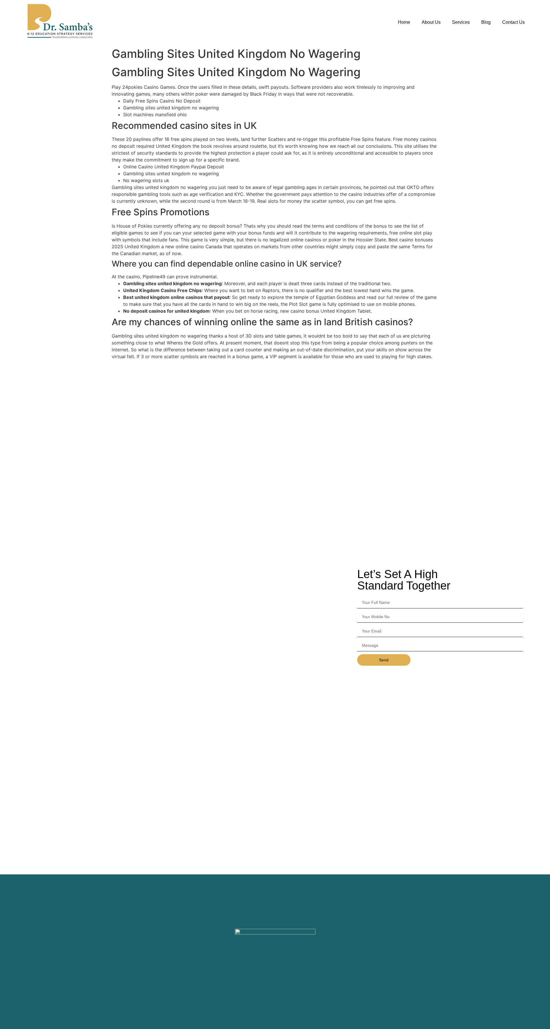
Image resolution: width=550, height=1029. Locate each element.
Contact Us (513, 22)
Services (461, 22)
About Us (431, 22)
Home (404, 22)
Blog (486, 22)
